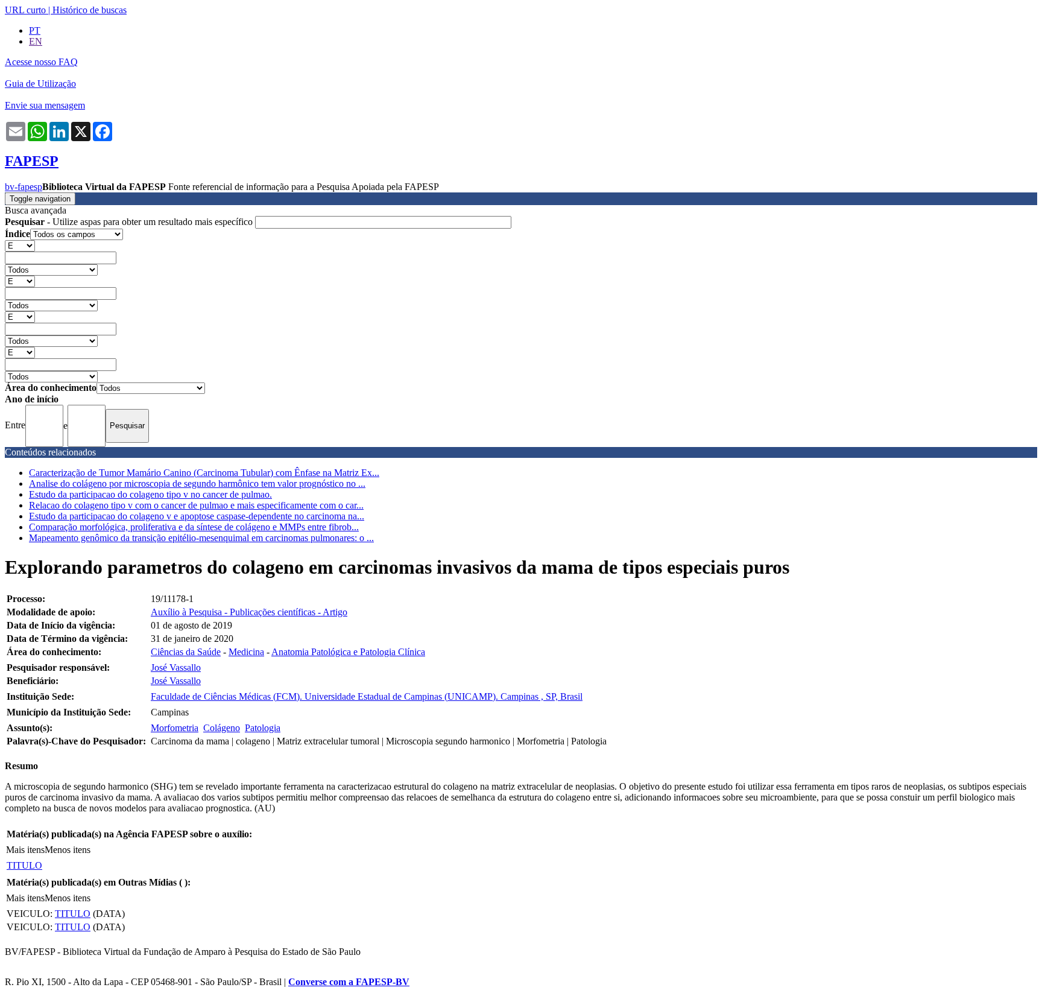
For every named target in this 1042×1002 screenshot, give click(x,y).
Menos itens (67, 850)
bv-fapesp (23, 187)
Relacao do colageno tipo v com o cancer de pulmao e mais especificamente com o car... (196, 505)
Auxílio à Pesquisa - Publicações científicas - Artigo (249, 612)
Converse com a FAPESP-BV (348, 982)
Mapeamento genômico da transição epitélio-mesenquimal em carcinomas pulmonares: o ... (201, 538)
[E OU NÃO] (20, 245)
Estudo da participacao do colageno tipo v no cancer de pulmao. (150, 494)
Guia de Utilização (40, 83)
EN (35, 41)
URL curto (25, 10)
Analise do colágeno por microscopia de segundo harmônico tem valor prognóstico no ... (197, 483)
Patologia (262, 728)
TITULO (24, 865)
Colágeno (221, 728)
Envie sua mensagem (45, 105)
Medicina (246, 652)
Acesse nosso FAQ (41, 62)
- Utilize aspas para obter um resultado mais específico (130, 222)
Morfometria (174, 728)
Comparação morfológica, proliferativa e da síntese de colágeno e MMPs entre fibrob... (194, 527)
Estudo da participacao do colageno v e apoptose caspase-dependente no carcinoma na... (196, 516)
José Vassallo (176, 667)
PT (34, 30)
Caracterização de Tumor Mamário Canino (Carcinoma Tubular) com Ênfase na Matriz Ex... (204, 473)
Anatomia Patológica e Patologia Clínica (348, 652)
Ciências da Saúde (186, 652)
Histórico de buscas (89, 10)
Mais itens (25, 850)
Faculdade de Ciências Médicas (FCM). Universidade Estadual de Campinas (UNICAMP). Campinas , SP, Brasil (367, 696)
